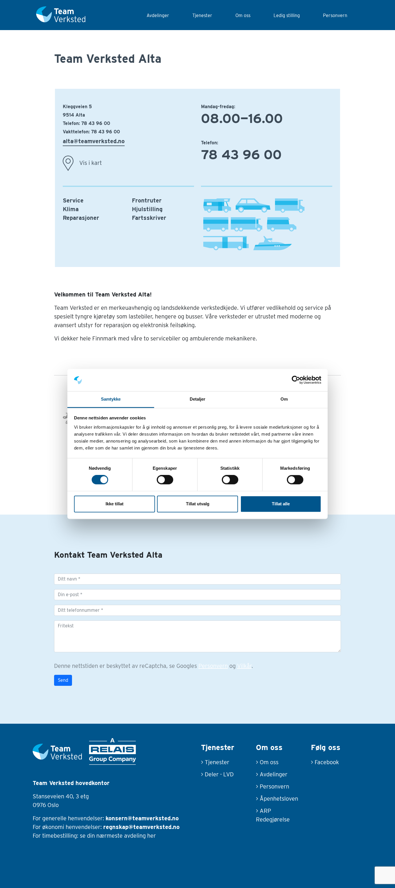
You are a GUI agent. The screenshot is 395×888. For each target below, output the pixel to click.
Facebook (327, 762)
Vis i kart (90, 162)
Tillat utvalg (197, 503)
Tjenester (202, 15)
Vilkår (244, 665)
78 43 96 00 (95, 123)
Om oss (242, 15)
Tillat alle (281, 503)
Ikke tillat (114, 503)
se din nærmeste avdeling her (118, 835)
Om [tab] (284, 399)
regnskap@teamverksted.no (141, 826)
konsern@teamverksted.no (142, 818)
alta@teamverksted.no (94, 141)
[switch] (165, 479)
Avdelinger (158, 15)
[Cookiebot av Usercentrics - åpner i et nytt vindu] (296, 380)
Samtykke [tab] (111, 399)
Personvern (335, 15)
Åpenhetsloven (279, 798)
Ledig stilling (287, 15)
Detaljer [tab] (198, 399)
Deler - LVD (219, 774)
